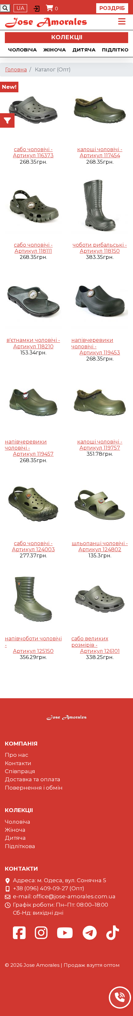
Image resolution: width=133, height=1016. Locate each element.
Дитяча (84, 50)
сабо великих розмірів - (89, 642)
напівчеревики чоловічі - (92, 343)
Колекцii (66, 37)
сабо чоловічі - (33, 149)
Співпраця (20, 771)
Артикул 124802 (99, 549)
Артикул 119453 (99, 353)
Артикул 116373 (33, 155)
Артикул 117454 (100, 155)
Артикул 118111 (33, 251)
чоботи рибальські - (100, 245)
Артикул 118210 (33, 346)
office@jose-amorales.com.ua (74, 896)
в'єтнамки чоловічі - (33, 340)
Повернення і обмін (34, 787)
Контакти (18, 763)
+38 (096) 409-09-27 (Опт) (48, 888)
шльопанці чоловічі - (100, 543)
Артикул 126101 (100, 651)
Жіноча (54, 50)
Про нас (16, 755)
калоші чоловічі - (99, 149)
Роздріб (112, 8)
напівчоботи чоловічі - (33, 642)
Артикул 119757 (99, 448)
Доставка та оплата (32, 779)
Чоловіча (22, 50)
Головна (16, 70)
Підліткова (20, 846)
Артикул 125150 (33, 651)
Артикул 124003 (33, 549)
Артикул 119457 (33, 454)
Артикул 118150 (100, 251)
